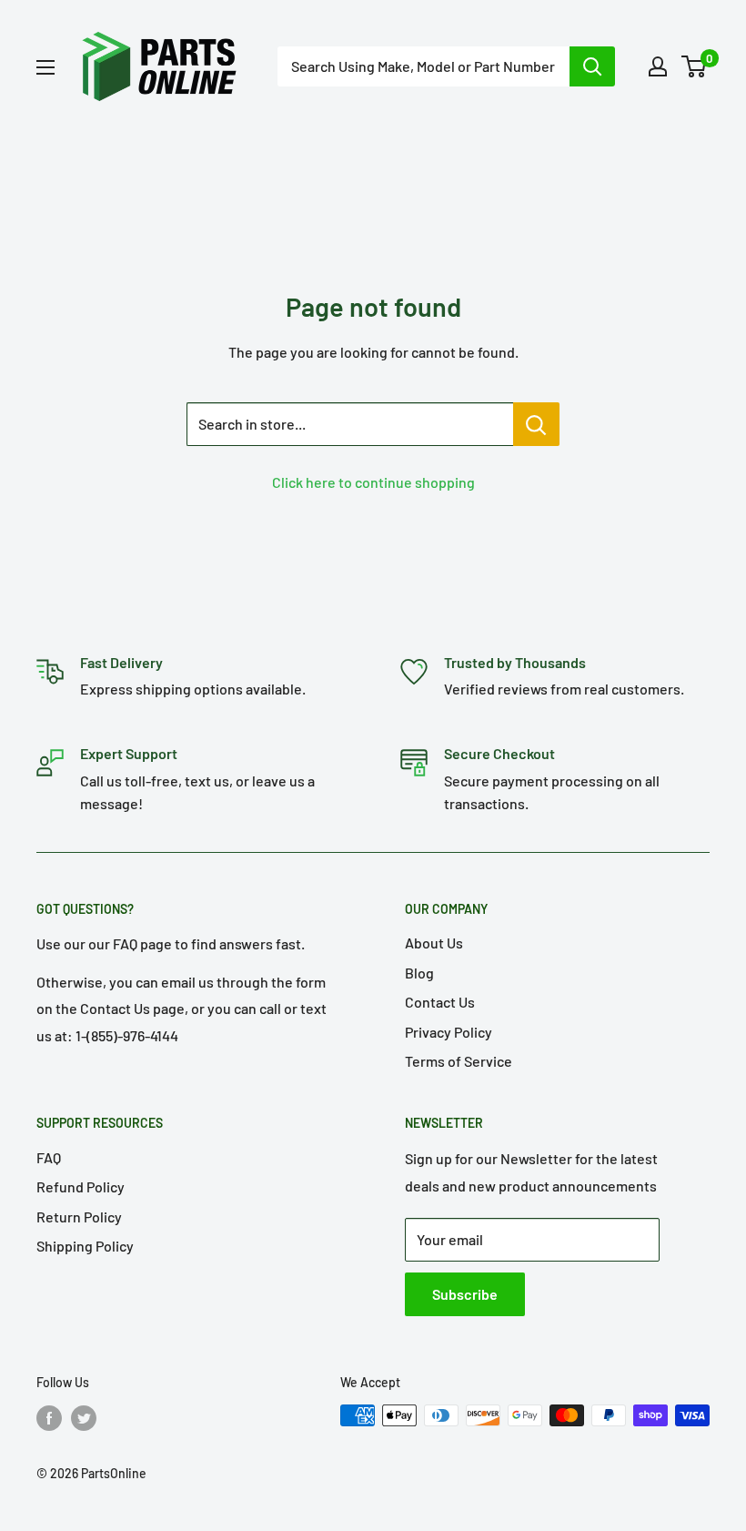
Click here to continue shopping (373, 482)
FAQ (48, 1157)
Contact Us (440, 1001)
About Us (434, 942)
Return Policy (79, 1216)
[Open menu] (45, 67)
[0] (694, 66)
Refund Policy (80, 1186)
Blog (419, 972)
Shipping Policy (85, 1245)
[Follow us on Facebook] (49, 1417)
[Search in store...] (536, 424)
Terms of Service (458, 1061)
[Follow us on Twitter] (83, 1417)
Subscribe (465, 1294)
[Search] (592, 66)
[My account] (658, 66)
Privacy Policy (448, 1031)
